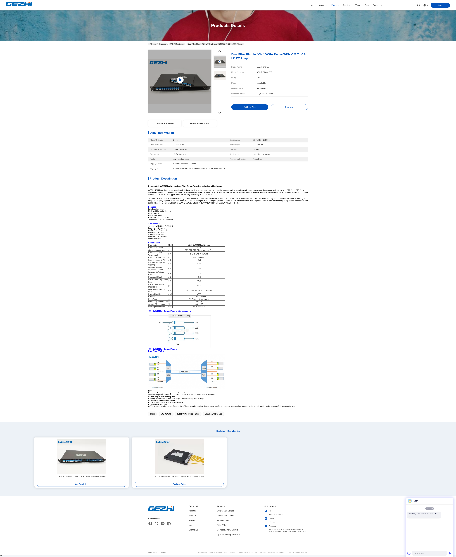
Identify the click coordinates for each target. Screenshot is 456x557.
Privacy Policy (153, 552)
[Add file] (409, 553)
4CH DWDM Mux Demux (188, 414)
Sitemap (163, 552)
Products (162, 44)
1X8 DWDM (166, 414)
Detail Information (165, 123)
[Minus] (450, 500)
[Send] (450, 553)
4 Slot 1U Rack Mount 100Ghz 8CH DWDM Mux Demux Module (82, 477)
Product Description (200, 123)
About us (192, 511)
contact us (377, 5)
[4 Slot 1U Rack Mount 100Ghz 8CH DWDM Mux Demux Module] (82, 456)
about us (323, 5)
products (335, 5)
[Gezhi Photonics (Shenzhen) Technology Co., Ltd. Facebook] (150, 523)
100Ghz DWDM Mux (213, 414)
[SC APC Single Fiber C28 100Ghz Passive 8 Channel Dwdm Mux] (179, 456)
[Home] (161, 512)
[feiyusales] (169, 523)
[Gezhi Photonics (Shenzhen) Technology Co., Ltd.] (19, 5)
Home (312, 5)
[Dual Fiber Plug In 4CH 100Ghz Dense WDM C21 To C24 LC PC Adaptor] (179, 81)
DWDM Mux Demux (177, 44)
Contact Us (193, 530)
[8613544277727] (156, 523)
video (357, 5)
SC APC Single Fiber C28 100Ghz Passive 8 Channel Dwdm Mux (179, 477)
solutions (347, 5)
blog (367, 5)
